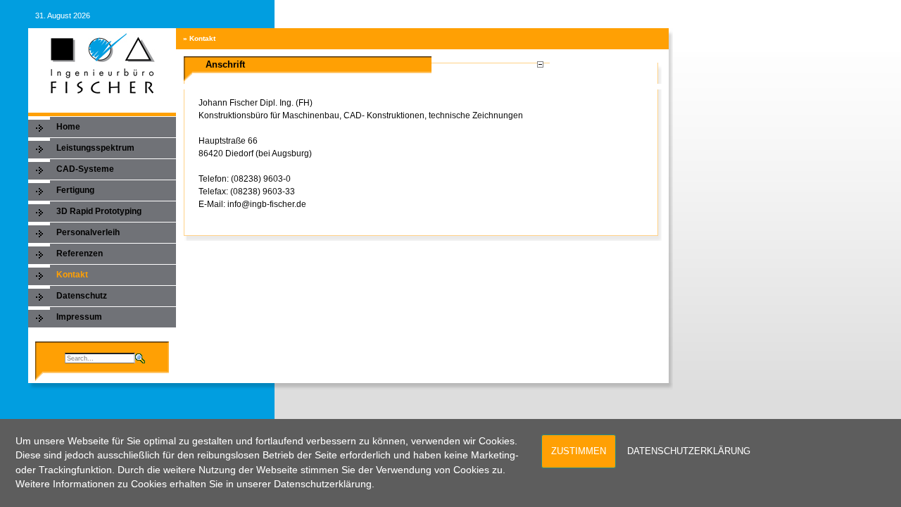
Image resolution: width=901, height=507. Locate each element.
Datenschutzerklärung (688, 451)
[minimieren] (540, 61)
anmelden (647, 15)
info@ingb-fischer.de (266, 204)
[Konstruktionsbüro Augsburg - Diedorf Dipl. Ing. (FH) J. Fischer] (102, 62)
